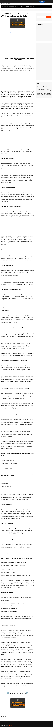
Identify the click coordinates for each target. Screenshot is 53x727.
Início (2, 6)
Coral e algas (11, 6)
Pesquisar (39, 14)
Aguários (6, 6)
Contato (16, 6)
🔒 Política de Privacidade (24, 6)
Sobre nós (32, 6)
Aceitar (42, 1)
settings (36, 2)
